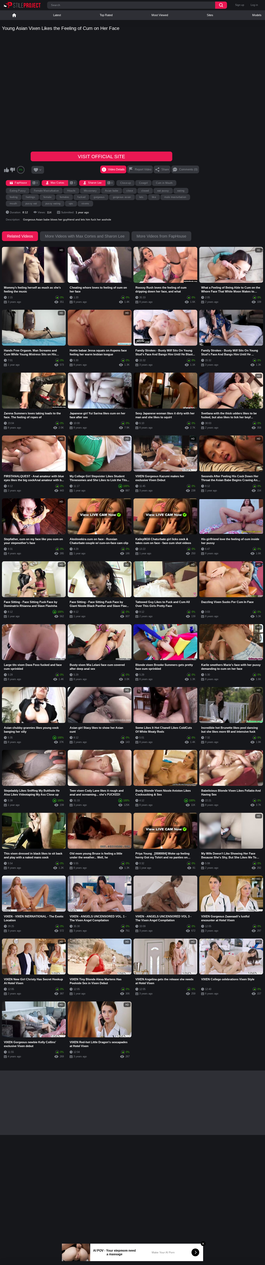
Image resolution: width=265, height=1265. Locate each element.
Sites (210, 15)
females (64, 197)
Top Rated (106, 15)
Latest (57, 15)
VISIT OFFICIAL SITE (101, 156)
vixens (85, 203)
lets (141, 197)
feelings (30, 197)
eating (180, 190)
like (154, 197)
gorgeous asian (122, 197)
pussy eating (53, 203)
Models (257, 15)
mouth (13, 203)
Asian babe (111, 190)
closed (145, 190)
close (129, 190)
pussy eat (31, 203)
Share (165, 169)
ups (71, 203)
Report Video (143, 169)
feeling (13, 197)
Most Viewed (160, 15)
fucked (81, 197)
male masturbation (175, 197)
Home (14, 15)
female (47, 197)
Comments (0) (188, 169)
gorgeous (99, 197)
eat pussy (163, 190)
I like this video (6, 169)
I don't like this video (12, 169)
